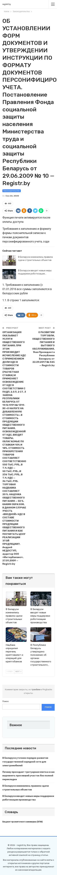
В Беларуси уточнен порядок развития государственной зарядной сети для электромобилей (25, 762)
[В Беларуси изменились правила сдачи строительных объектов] (9, 261)
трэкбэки (36, 689)
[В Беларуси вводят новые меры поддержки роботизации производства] (9, 274)
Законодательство (11, 191)
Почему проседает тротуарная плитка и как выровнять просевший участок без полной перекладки (28, 776)
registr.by (6, 4)
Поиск (5, 701)
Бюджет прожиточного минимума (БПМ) (22, 821)
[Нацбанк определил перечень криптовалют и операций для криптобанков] (16, 634)
